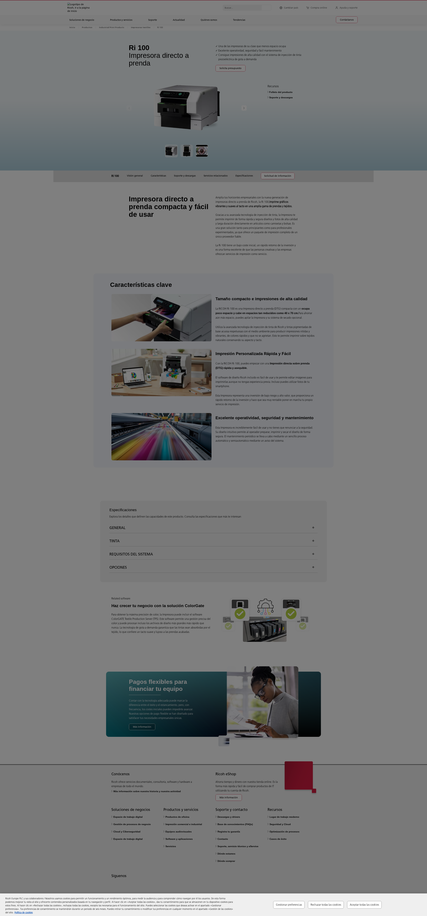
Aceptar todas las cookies (364, 904)
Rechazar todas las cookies (326, 904)
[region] (213, 904)
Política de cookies (24, 912)
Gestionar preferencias (289, 904)
